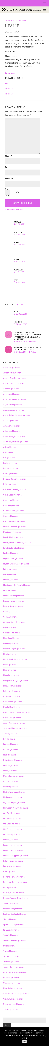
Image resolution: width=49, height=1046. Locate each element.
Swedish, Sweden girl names (14, 941)
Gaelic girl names (10, 612)
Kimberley (10, 94)
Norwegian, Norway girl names (15, 808)
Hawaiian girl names (11, 638)
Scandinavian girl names (12, 909)
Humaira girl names (11, 675)
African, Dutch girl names (13, 383)
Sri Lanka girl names (11, 930)
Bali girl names (9, 458)
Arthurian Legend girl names (14, 437)
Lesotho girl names (10, 765)
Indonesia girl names (11, 691)
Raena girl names (10, 872)
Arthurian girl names (11, 431)
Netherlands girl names (12, 797)
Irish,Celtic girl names (11, 707)
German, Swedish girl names (14, 622)
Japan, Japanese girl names (14, 723)
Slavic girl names (9, 919)
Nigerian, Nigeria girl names (14, 803)
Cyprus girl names (10, 516)
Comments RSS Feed (14, 210)
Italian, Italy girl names (12, 718)
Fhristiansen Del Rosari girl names (16, 585)
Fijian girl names (9, 590)
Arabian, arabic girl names (13, 410)
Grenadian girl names (11, 633)
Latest (21, 305)
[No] (45, 1036)
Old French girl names (12, 819)
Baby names (8, 452)
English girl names (10, 553)
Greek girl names (10, 628)
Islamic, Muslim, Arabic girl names (16, 712)
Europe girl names (10, 580)
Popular (9, 305)
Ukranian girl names (11, 978)
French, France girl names (13, 601)
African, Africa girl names (13, 373)
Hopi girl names (9, 670)
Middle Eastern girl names (13, 776)
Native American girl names (14, 792)
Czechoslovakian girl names (14, 521)
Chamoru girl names (11, 500)
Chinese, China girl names (13, 511)
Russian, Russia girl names (13, 893)
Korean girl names (10, 744)
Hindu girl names (10, 665)
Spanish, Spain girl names (13, 925)
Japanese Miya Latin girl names (15, 728)
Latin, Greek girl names (12, 760)
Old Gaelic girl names (11, 824)
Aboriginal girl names (11, 368)
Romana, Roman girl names (14, 877)
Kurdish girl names (10, 750)
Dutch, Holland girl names (13, 537)
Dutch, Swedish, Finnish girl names (17, 543)
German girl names (10, 617)
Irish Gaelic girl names (12, 697)
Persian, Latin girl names (13, 850)
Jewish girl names (10, 734)
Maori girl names (10, 771)
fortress (11, 73)
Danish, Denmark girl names (14, 527)
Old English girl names (12, 813)
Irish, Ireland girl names (12, 702)
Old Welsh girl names (11, 834)
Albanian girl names (11, 389)
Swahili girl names (10, 935)
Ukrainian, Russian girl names (15, 972)
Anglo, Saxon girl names (12, 405)
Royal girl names (9, 888)
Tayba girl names (9, 951)
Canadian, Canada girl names (14, 490)
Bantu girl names (10, 463)
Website (9, 178)
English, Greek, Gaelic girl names (16, 564)
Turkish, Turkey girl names (13, 967)
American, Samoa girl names (14, 399)
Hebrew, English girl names (14, 649)
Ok (24, 1042)
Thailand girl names (11, 962)
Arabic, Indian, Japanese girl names (17, 415)
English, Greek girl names (13, 559)
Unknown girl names (11, 983)
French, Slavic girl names (13, 606)
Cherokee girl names (11, 506)
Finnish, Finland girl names (13, 596)
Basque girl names (10, 468)
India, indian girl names (12, 686)
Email (8, 167)
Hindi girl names (9, 654)
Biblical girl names (10, 474)
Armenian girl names (11, 426)
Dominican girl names (12, 532)
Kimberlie (9, 89)
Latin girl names (9, 755)
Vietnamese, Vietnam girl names (16, 994)
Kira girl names (9, 739)
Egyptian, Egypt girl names (13, 548)
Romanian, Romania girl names (15, 882)
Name (8, 156)
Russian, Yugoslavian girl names (15, 898)
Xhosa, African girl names (13, 1004)
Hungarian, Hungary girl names (15, 681)
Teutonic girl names (11, 956)
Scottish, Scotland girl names (14, 914)
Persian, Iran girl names (12, 845)
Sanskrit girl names (10, 903)
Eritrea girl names (10, 569)
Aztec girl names (9, 447)
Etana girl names (9, 574)
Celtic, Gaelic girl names (16, 21)
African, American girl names (14, 378)
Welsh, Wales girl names (13, 999)
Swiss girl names (9, 946)
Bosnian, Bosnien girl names (14, 479)
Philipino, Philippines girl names (15, 856)
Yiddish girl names (10, 1010)
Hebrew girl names (10, 643)
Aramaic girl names (10, 421)
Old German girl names (12, 829)
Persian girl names (10, 840)
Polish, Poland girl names (13, 861)
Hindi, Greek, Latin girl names (15, 659)
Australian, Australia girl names (15, 442)
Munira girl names (10, 781)
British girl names (10, 484)
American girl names (11, 394)
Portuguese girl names (12, 866)
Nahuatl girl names (10, 787)
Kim (6, 84)
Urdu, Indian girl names (12, 988)
